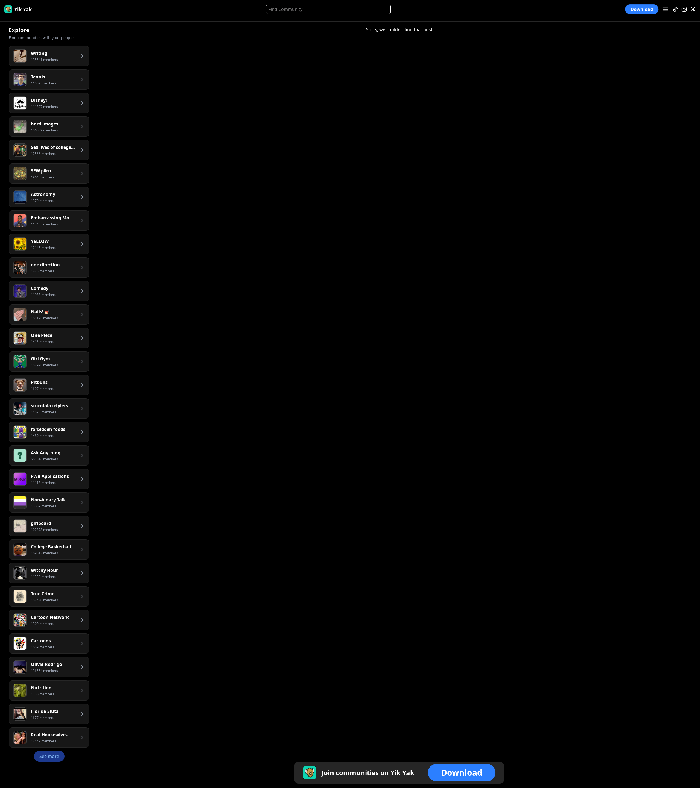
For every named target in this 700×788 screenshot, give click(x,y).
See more (49, 756)
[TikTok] (675, 9)
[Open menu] (665, 9)
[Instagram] (684, 9)
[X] (693, 9)
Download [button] (642, 9)
